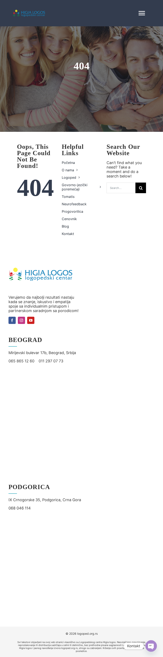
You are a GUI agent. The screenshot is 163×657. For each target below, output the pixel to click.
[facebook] (12, 320)
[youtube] (30, 320)
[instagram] (21, 320)
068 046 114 (19, 508)
